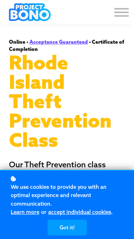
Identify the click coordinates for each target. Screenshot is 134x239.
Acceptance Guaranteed (58, 42)
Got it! (67, 227)
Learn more (25, 212)
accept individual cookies (79, 212)
